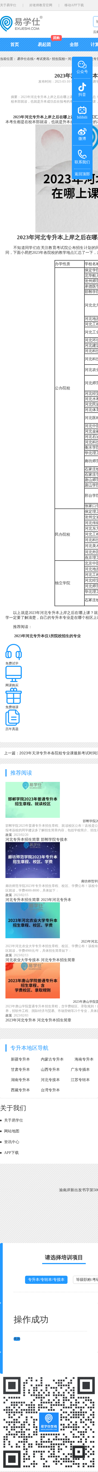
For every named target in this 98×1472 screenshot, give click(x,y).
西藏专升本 (20, 1090)
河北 (71, 59)
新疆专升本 (20, 1059)
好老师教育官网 (40, 5)
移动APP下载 (74, 5)
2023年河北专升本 (56, 900)
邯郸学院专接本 (54, 840)
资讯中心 (11, 1142)
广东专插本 (80, 1070)
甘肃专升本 (20, 1070)
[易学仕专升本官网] (21, 30)
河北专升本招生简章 (22, 840)
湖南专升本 (20, 1080)
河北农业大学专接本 (22, 960)
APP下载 (11, 1153)
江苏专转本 (80, 1080)
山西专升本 (50, 1070)
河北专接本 (50, 1080)
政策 (8, 835)
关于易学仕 (8, 5)
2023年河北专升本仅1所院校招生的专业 (47, 636)
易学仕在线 (25, 59)
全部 (74, 44)
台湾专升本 (50, 1090)
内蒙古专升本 (52, 1059)
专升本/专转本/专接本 (46, 1280)
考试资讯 (42, 59)
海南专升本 (84, 1059)
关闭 (17, 1339)
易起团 (44, 44)
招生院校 (58, 59)
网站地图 (11, 1131)
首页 (14, 44)
